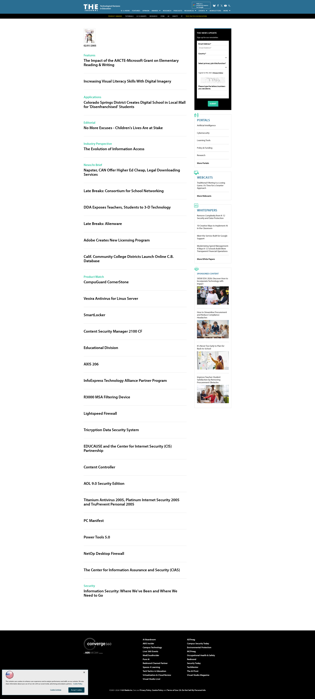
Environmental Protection (199, 647)
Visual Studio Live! (151, 679)
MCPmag (191, 651)
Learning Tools (203, 140)
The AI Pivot (192, 671)
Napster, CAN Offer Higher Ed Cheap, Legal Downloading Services (132, 172)
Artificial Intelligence (206, 125)
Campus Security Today (198, 643)
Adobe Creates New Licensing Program (117, 240)
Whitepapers (207, 210)
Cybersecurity (203, 132)
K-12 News (125, 11)
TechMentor (192, 667)
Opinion (145, 11)
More (225, 11)
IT (181, 16)
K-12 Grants (141, 16)
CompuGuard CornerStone (106, 281)
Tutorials (129, 16)
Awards (155, 11)
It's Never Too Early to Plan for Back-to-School (210, 347)
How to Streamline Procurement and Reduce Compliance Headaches (212, 315)
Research (167, 11)
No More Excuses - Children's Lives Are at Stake (123, 127)
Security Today (194, 663)
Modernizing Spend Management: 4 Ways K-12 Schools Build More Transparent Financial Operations (212, 248)
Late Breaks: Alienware (103, 223)
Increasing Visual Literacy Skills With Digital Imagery (127, 81)
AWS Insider (148, 643)
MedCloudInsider (151, 655)
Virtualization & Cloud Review (157, 675)
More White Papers (206, 259)
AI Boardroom (149, 639)
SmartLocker (94, 314)
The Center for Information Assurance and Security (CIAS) (132, 569)
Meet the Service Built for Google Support (212, 237)
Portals (203, 120)
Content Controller (99, 466)
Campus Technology (152, 647)
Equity (175, 16)
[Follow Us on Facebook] (218, 5)
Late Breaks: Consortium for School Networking (124, 190)
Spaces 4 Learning (151, 667)
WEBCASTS (205, 177)
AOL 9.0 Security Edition (104, 483)
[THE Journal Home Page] (102, 7)
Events (202, 11)
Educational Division (101, 347)
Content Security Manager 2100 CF (113, 331)
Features (136, 11)
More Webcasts (204, 195)
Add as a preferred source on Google (202, 5)
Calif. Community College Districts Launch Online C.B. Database (129, 258)
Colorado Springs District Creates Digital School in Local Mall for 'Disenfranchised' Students (135, 104)
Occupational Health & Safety (201, 655)
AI (168, 16)
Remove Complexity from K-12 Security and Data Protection (211, 217)
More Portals (203, 163)
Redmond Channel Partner (155, 663)
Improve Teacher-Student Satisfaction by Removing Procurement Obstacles (208, 380)
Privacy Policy (218, 73)
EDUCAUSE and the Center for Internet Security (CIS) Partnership (128, 448)
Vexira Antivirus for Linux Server (111, 298)
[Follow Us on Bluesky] (214, 5)
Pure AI (146, 659)
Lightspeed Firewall (100, 413)
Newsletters (215, 11)
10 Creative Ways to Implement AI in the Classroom (212, 227)
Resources (189, 11)
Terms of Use (172, 690)
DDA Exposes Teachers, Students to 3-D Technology (127, 207)
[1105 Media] (98, 666)
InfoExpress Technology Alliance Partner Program (125, 380)
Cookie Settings (55, 690)
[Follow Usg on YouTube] (225, 5)
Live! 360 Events (150, 651)
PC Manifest (94, 520)
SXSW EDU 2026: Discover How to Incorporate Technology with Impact (212, 281)
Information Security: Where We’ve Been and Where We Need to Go (130, 593)
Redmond (191, 659)
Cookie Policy (157, 690)
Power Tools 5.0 (97, 536)
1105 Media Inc (126, 690)
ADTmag (191, 639)
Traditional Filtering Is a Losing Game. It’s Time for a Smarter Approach (211, 185)
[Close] (84, 672)
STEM (163, 16)
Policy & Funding (204, 147)
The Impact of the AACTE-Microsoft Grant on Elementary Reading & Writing (131, 62)
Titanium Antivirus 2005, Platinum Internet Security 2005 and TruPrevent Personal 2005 (131, 501)
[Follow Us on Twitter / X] (222, 6)
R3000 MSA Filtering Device (107, 396)
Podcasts (178, 11)
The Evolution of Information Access (114, 148)
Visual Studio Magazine (198, 675)
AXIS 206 (91, 363)
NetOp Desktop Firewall (104, 553)
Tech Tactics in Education (154, 671)
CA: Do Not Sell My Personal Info (192, 690)
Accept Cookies (76, 690)
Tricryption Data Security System (111, 429)
